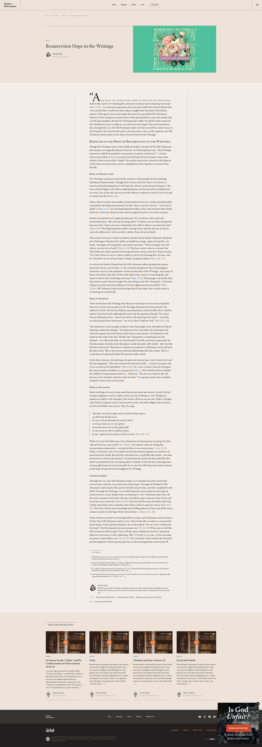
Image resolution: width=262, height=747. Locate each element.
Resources (56, 15)
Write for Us (150, 717)
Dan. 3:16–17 (157, 258)
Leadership (174, 730)
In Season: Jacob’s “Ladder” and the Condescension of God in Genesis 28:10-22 (63, 663)
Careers (185, 730)
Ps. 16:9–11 (142, 434)
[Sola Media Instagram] (204, 717)
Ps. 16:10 (124, 445)
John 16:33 (121, 501)
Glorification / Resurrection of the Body (148, 597)
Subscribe (155, 5)
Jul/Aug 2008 (78, 633)
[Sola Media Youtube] (199, 717)
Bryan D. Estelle (101, 693)
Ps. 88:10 (143, 528)
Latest (114, 5)
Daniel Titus (57, 54)
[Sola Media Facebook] (209, 717)
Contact (138, 717)
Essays (64, 15)
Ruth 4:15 (112, 196)
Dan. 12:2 (95, 107)
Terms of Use (197, 730)
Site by (207, 739)
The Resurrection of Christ (125, 597)
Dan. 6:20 (95, 228)
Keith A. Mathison (189, 693)
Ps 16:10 (120, 576)
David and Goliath (186, 660)
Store (129, 717)
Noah (92, 660)
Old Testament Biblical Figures (105, 597)
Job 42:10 (127, 367)
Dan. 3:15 (123, 248)
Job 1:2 (137, 370)
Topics (91, 597)
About (134, 5)
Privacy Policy (211, 730)
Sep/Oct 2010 (121, 633)
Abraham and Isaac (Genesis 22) (149, 660)
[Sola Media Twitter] (214, 717)
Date (91, 601)
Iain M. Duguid (144, 693)
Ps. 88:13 (124, 538)
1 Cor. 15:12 (160, 448)
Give (142, 5)
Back (120, 559)
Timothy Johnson (58, 693)
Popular (124, 5)
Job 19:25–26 (162, 321)
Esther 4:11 (102, 209)
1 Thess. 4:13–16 (146, 512)
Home (47, 15)
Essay (48, 41)
